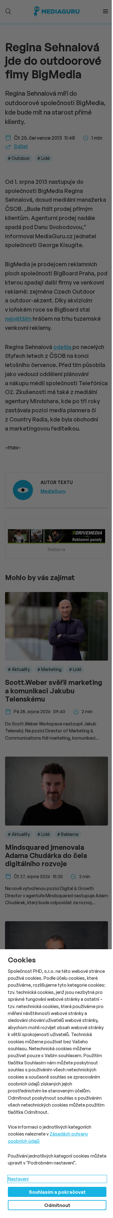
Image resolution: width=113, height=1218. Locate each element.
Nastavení (18, 1178)
